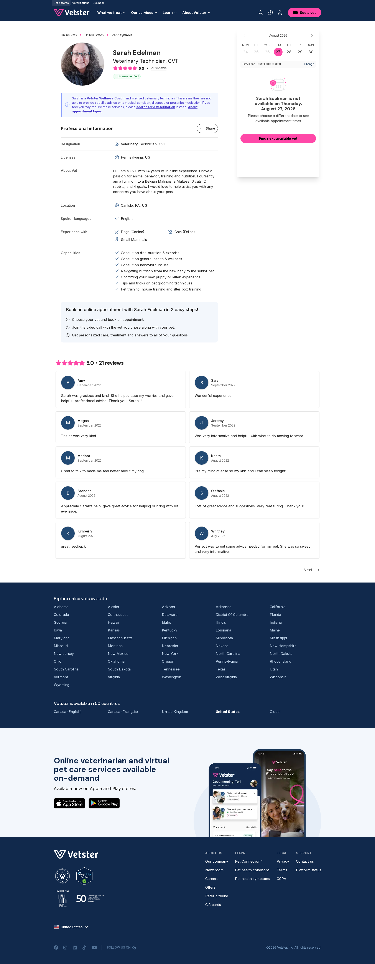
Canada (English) (68, 711)
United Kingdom (175, 711)
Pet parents (61, 3)
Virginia (114, 677)
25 (256, 52)
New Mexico (118, 653)
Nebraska (170, 646)
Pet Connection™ (249, 861)
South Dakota (119, 669)
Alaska (113, 607)
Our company (216, 861)
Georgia (60, 622)
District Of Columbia (232, 614)
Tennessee (171, 669)
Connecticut (118, 614)
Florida (275, 614)
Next (308, 570)
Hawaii (113, 622)
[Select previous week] (244, 35)
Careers (211, 878)
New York (170, 653)
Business (99, 3)
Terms (282, 870)
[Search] (261, 12)
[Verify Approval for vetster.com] (84, 876)
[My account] (280, 12)
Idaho (166, 622)
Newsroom (214, 870)
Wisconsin (278, 677)
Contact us (305, 861)
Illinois (221, 622)
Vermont (61, 677)
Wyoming (61, 685)
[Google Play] (104, 803)
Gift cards (213, 904)
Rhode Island (280, 661)
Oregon (168, 661)
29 (300, 52)
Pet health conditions (252, 870)
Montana (115, 646)
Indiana (276, 622)
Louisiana (223, 630)
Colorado (61, 614)
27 (278, 52)
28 (289, 52)
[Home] (72, 12)
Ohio (57, 661)
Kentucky (169, 630)
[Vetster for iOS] (69, 803)
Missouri (61, 646)
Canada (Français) (123, 711)
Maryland (61, 638)
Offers (210, 887)
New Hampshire (283, 646)
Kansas (114, 630)
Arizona (168, 607)
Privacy (283, 861)
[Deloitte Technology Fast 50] (90, 899)
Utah (274, 669)
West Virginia (226, 677)
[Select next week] (311, 35)
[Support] (270, 12)
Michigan (169, 638)
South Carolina (66, 669)
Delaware (170, 614)
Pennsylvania (227, 661)
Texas (220, 669)
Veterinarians (80, 3)
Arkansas (223, 607)
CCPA (281, 878)
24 (245, 52)
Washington (171, 677)
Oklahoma (116, 661)
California (277, 607)
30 (310, 52)
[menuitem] (111, 12)
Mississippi (278, 638)
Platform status (308, 870)
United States (228, 711)
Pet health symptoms (252, 878)
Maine (275, 630)
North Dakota (281, 653)
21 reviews (158, 68)
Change (309, 64)
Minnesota (224, 638)
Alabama (61, 607)
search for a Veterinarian (155, 107)
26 (267, 52)
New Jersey (64, 653)
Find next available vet (278, 138)
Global (275, 711)
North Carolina (228, 653)
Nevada (222, 646)
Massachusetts (120, 638)
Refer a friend (216, 896)
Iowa (58, 630)
